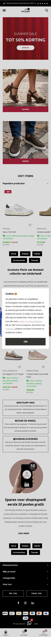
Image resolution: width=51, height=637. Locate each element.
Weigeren (10, 329)
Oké (25, 341)
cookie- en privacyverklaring (30, 321)
